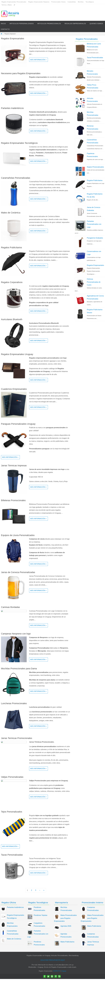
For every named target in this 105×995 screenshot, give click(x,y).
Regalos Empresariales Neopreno (38, 2)
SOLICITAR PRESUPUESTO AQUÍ (52, 960)
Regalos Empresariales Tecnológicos (19, 143)
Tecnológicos (90, 2)
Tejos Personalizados (11, 811)
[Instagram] (52, 976)
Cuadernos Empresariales (14, 389)
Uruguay (63, 971)
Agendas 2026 (65, 926)
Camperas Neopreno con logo (16, 633)
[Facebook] (44, 976)
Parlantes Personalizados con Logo (94, 224)
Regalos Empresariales (12, 38)
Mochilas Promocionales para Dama (19, 668)
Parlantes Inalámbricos (12, 108)
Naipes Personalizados (95, 167)
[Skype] (59, 976)
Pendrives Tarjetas (40, 915)
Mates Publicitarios (67, 942)
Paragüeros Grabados (95, 238)
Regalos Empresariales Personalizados (14, 2)
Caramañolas (72, 2)
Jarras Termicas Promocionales (16, 738)
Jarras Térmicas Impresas (14, 465)
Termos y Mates (7, 5)
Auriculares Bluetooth (11, 319)
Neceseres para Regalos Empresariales (20, 73)
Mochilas (81, 2)
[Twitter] (48, 976)
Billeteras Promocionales (13, 500)
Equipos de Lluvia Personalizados (18, 535)
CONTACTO (56, 971)
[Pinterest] (55, 976)
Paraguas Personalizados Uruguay (18, 424)
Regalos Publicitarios (11, 247)
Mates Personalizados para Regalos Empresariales (65, 918)
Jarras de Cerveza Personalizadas (18, 572)
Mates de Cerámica (10, 212)
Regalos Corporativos (11, 282)
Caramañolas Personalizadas (15, 178)
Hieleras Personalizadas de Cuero (93, 282)
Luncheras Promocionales (14, 703)
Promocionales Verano (58, 2)
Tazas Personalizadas (12, 854)
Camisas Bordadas (10, 607)
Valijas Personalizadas (12, 777)
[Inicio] (1, 34)
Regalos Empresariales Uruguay (17, 354)
